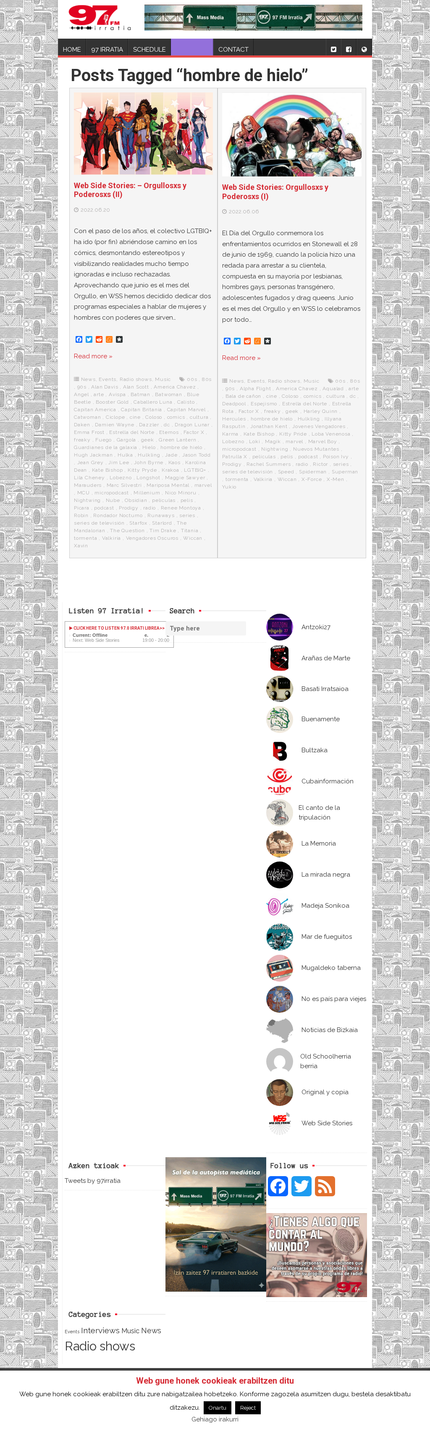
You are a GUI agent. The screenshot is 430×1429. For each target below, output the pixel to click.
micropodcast (111, 493)
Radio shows (136, 379)
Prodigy (129, 508)
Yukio (229, 487)
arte (99, 394)
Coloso (153, 417)
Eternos (169, 432)
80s (207, 379)
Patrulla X (234, 457)
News (88, 379)
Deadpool (234, 404)
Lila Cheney (89, 478)
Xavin (81, 546)
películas (164, 500)
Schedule (149, 49)
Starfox (138, 523)
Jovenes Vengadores (318, 426)
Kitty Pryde (142, 470)
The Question (127, 530)
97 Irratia (107, 49)
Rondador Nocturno (118, 515)
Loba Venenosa (331, 434)
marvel (203, 485)
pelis (187, 500)
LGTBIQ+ (195, 470)
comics (176, 417)
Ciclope (115, 417)
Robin (81, 515)
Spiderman (313, 472)
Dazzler (149, 425)
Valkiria (111, 538)
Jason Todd (196, 455)
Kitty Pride (293, 434)
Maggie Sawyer (185, 478)
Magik (273, 441)
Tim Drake (162, 530)
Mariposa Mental (168, 485)
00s (192, 379)
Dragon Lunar (192, 425)
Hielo (149, 447)
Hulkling (149, 455)
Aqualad (333, 388)
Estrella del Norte (131, 432)
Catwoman (87, 417)
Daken (82, 425)
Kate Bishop (107, 470)
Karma (230, 434)
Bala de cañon (243, 396)
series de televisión (99, 523)
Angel (81, 394)
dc (167, 425)
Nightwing (87, 500)
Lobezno (121, 478)
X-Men (335, 479)
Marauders (88, 485)
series (187, 515)
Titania (190, 530)
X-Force (312, 479)
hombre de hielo (181, 447)
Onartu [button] (217, 1408)
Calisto (186, 402)
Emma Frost (89, 432)
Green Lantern (177, 440)
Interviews (100, 1330)
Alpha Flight (255, 388)
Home (72, 49)
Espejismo (264, 404)
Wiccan (192, 538)
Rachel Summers (268, 464)
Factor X (194, 432)
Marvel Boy (322, 441)
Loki (254, 441)
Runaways (160, 515)
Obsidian (136, 500)
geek (147, 440)
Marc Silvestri (124, 485)
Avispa (117, 394)
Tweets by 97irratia (93, 1181)
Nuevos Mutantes (316, 449)
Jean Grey (90, 462)
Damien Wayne (114, 425)
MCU (83, 493)
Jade (171, 455)
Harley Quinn (321, 411)
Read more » (93, 356)
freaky (82, 440)
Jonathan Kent (268, 426)
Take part (192, 49)
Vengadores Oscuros (152, 538)
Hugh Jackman (93, 455)
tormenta (85, 538)
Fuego (103, 440)
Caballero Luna (153, 402)
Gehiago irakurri (215, 1419)
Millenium (147, 493)
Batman (140, 394)
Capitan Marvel (186, 409)
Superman (345, 472)
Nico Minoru (181, 493)
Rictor (320, 464)
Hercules (234, 419)
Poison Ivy (336, 457)
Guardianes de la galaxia (105, 447)
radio (149, 508)
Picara (81, 508)
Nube (113, 500)
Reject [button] (248, 1408)
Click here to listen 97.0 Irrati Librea (116, 628)
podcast (104, 508)
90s (82, 387)
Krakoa (170, 470)
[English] (364, 47)
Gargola (126, 440)
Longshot (148, 478)
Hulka (125, 455)
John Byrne (148, 462)
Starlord (162, 523)
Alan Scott (136, 387)
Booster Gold (112, 402)
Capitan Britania (141, 409)
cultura (199, 417)
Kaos (174, 462)
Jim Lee (118, 462)
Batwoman (168, 394)
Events (107, 379)
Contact (233, 49)
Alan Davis (104, 387)
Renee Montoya (181, 508)
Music (163, 379)
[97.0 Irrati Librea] (99, 19)
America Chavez (175, 387)
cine (135, 417)
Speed (286, 472)
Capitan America (95, 409)
